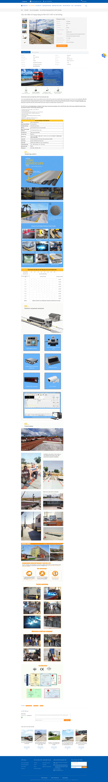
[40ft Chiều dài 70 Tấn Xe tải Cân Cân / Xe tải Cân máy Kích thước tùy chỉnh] (81, 735)
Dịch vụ (35, 766)
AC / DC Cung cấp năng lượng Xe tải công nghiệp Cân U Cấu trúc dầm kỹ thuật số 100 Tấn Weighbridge (67, 744)
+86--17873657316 (48, 1)
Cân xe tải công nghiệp (25, 762)
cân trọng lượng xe (29, 705)
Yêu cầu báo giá (78, 5)
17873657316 (29, 715)
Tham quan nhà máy (46, 5)
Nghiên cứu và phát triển (47, 766)
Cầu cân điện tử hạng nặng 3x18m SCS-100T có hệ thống (50, 10)
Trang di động (65, 777)
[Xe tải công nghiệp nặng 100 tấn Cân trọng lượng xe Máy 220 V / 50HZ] (41, 735)
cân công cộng (36, 705)
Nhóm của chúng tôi (37, 768)
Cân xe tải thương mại (24, 764)
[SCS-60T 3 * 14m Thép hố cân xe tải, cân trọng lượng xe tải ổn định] (54, 735)
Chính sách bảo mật (55, 777)
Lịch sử (35, 764)
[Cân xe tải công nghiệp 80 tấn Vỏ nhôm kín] (27, 735)
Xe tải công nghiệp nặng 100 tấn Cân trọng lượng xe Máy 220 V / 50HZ (40, 743)
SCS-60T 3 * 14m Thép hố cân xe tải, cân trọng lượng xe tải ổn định (54, 743)
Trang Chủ (25, 5)
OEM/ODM (44, 764)
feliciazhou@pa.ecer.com (36, 1)
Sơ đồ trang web (44, 777)
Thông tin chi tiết (25, 52)
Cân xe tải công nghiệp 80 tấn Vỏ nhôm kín (26, 743)
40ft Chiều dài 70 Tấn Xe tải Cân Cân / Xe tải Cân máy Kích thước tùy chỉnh (81, 743)
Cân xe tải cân (23, 766)
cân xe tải (41, 705)
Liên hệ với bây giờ (62, 45)
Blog (72, 5)
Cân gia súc (23, 768)
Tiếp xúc (67, 720)
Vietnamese (84, 1)
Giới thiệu (35, 762)
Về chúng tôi (38, 5)
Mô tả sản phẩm (35, 52)
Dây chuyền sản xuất (46, 762)
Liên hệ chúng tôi (66, 5)
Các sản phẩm (32, 5)
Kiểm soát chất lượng (57, 5)
